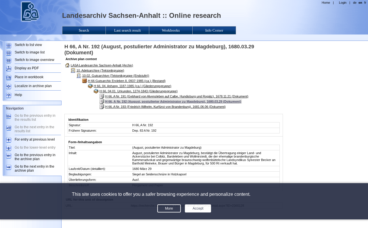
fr (365, 2)
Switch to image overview (34, 60)
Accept (198, 208)
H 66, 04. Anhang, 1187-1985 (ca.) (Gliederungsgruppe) (132, 86)
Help (18, 95)
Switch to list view (28, 45)
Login (342, 2)
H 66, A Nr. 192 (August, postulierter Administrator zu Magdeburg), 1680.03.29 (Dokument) (173, 101)
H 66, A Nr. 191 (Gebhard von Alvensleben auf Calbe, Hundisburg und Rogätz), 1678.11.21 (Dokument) (176, 96)
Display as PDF (27, 68)
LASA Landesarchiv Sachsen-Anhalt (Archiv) (102, 65)
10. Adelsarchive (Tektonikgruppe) (100, 70)
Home (326, 2)
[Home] (30, 22)
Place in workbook (29, 77)
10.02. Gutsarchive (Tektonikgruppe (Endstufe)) (115, 75)
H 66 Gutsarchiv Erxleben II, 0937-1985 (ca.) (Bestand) (127, 81)
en (360, 2)
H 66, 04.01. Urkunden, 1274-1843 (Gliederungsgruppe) (138, 91)
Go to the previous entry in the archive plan (35, 157)
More (169, 208)
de (354, 2)
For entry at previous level (35, 139)
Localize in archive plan (33, 86)
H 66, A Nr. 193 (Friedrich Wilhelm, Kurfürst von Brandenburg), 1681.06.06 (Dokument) (165, 106)
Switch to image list (30, 52)
